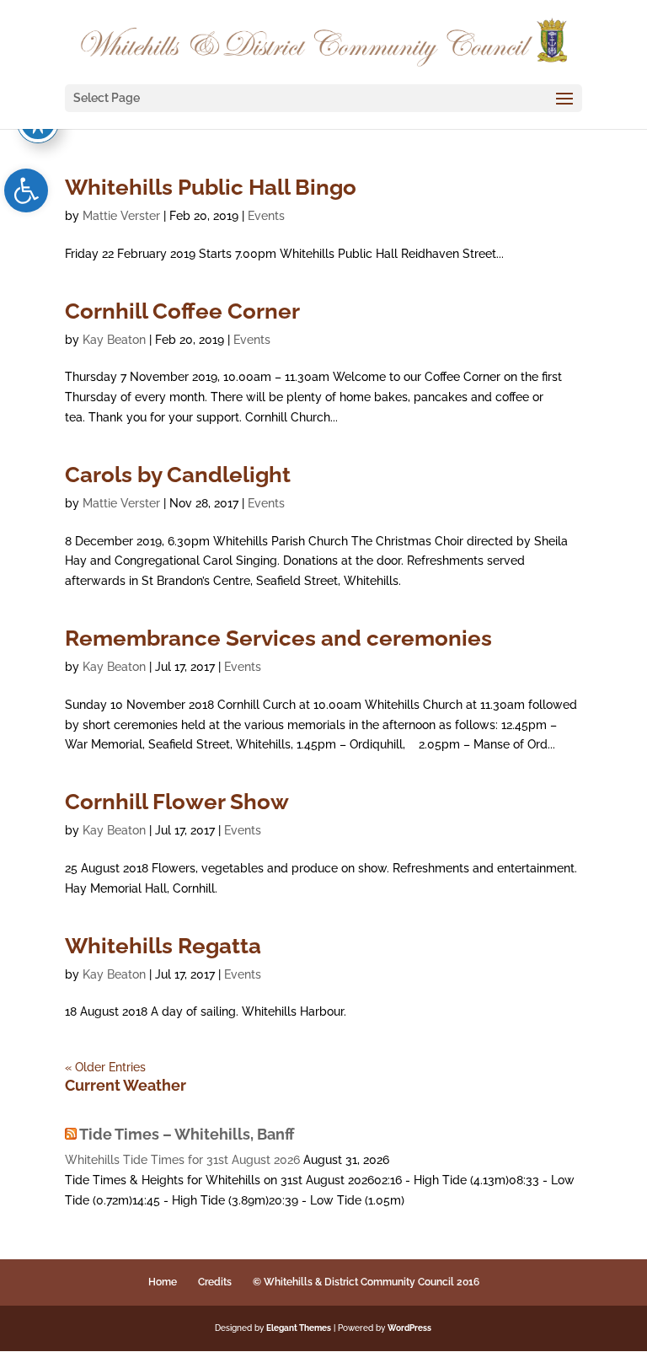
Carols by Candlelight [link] (178, 474)
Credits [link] (215, 1282)
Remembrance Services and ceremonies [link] (278, 638)
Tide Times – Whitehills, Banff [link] (187, 1134)
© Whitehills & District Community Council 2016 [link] (366, 1282)
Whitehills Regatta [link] (163, 945)
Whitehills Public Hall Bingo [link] (210, 187)
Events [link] (266, 216)
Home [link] (162, 1282)
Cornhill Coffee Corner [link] (182, 311)
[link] (26, 190)
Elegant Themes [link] (298, 1328)
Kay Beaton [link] (114, 339)
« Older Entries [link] (105, 1067)
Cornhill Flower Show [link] (177, 801)
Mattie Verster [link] (121, 216)
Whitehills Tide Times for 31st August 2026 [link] (182, 1160)
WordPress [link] (409, 1328)
